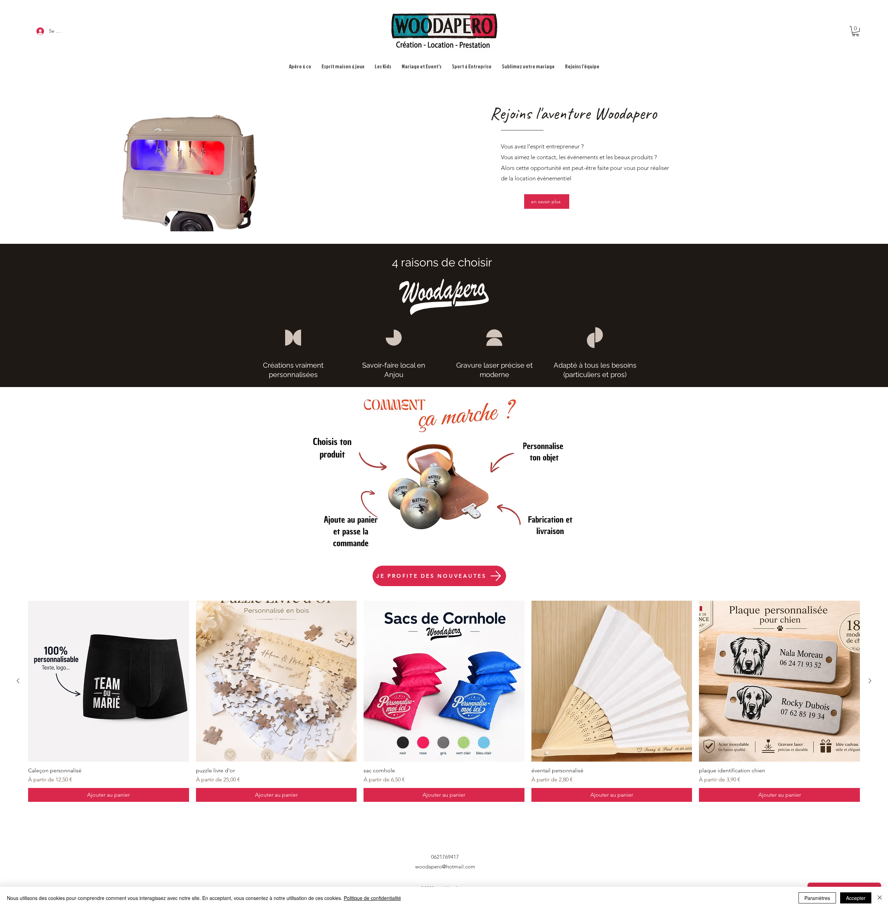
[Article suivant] (870, 681)
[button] (855, 31)
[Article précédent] (18, 681)
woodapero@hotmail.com (445, 866)
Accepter (855, 897)
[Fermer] (880, 897)
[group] (444, 701)
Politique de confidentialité (372, 897)
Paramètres (817, 897)
